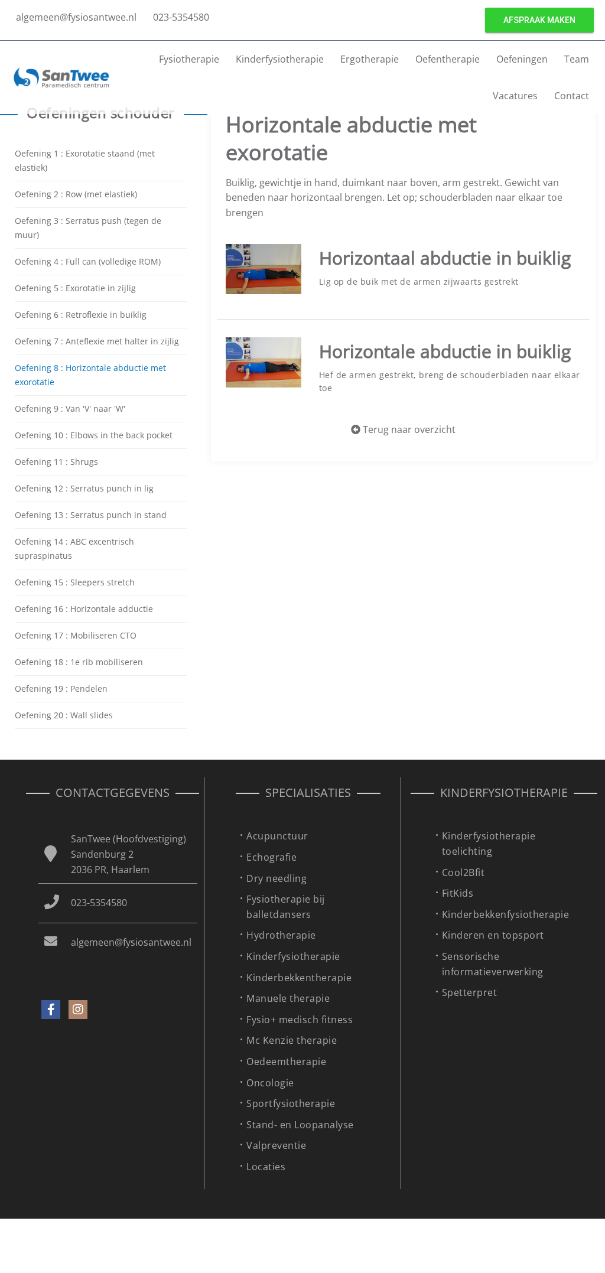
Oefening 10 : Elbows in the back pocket (94, 435)
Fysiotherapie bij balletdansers (285, 907)
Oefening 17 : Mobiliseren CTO (75, 635)
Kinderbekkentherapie (299, 977)
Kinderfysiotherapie (293, 956)
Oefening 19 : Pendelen (61, 688)
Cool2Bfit (463, 872)
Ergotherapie (369, 59)
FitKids (458, 893)
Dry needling (276, 878)
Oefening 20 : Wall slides (64, 715)
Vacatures (515, 95)
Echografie (271, 857)
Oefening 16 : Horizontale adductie (84, 608)
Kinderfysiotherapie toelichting (489, 843)
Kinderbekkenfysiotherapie (506, 914)
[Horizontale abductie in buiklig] (263, 361)
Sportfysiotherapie (290, 1103)
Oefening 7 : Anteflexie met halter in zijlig (97, 341)
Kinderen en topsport (493, 935)
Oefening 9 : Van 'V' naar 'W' (70, 408)
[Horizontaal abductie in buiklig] (263, 268)
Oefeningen (522, 59)
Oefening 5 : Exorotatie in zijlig (75, 288)
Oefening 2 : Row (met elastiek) (76, 194)
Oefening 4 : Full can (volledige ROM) (88, 261)
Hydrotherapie (281, 935)
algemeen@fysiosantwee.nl (76, 17)
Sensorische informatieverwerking (493, 964)
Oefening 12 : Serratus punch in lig (84, 488)
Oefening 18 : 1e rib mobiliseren (79, 662)
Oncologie (270, 1082)
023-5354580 (181, 17)
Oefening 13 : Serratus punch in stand (91, 514)
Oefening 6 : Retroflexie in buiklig (81, 314)
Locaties (265, 1166)
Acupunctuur (277, 835)
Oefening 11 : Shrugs (56, 461)
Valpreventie (276, 1145)
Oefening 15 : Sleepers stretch (75, 582)
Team (576, 59)
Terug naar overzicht (408, 429)
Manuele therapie (288, 998)
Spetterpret (469, 992)
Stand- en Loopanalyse (300, 1124)
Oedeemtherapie (286, 1061)
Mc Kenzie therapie (291, 1040)
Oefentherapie (447, 59)
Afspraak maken (539, 20)
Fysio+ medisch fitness (299, 1019)
